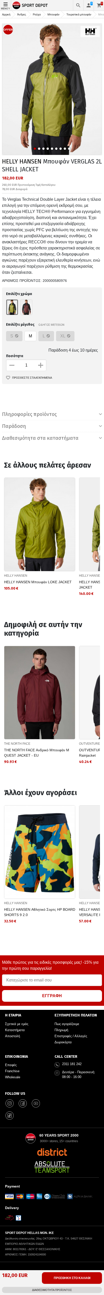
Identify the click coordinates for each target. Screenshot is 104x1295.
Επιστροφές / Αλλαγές (71, 1036)
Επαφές (11, 1065)
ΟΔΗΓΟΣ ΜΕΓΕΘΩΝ (51, 324)
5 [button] (52, 149)
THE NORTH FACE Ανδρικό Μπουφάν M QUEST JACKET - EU (36, 752)
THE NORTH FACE (17, 743)
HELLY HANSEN (21, 161)
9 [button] (69, 149)
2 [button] (39, 149)
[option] (52, 89)
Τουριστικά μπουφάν (78, 14)
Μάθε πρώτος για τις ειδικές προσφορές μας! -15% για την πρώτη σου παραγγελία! (50, 965)
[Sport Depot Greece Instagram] (9, 1103)
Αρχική (6, 14)
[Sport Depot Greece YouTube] (35, 1103)
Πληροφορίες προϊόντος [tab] (29, 414)
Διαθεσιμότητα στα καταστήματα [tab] (40, 438)
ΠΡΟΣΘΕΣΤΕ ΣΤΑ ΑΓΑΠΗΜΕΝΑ (32, 377)
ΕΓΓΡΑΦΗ (52, 996)
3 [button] (43, 149)
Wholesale (12, 1077)
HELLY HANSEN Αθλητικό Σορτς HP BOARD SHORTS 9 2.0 (39, 912)
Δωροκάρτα (63, 1042)
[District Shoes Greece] (52, 1152)
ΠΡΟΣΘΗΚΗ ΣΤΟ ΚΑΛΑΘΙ (72, 1278)
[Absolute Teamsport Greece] (52, 1167)
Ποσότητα (14, 356)
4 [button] (48, 149)
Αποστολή (12, 1036)
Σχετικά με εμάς (16, 1024)
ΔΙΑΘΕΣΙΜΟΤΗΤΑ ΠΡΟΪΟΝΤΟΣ (52, 1289)
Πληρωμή (61, 1030)
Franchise (12, 1071)
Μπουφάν (53, 14)
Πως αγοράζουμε (67, 1024)
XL (63, 336)
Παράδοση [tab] (14, 426)
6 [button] (56, 149)
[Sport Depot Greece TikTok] (9, 1115)
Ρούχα (37, 14)
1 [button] (35, 149)
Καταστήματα (15, 1030)
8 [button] (65, 149)
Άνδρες (21, 14)
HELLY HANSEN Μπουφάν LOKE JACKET (38, 582)
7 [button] (61, 149)
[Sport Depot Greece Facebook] (22, 1103)
